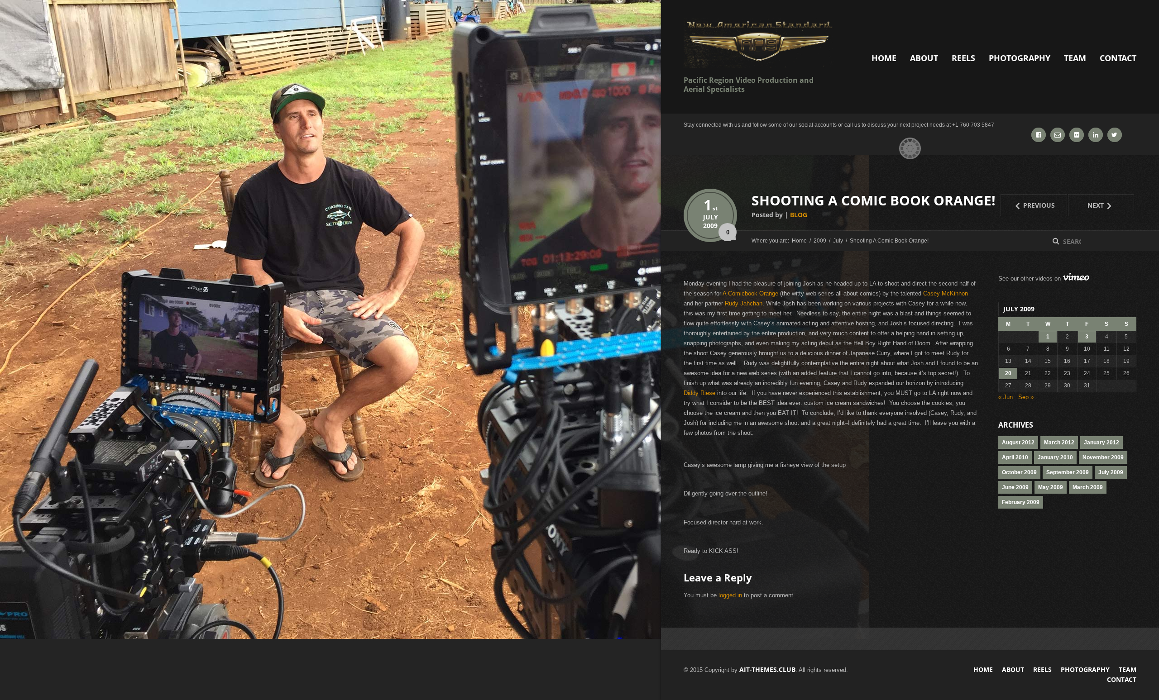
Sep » (1026, 397)
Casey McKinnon (945, 293)
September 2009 (1067, 472)
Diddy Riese (699, 393)
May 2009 (1050, 487)
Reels (963, 57)
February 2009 (1020, 502)
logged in (730, 595)
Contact (1118, 57)
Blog (798, 214)
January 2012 (1101, 442)
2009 (710, 225)
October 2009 (1019, 472)
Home (884, 57)
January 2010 (1055, 457)
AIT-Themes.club (767, 669)
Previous (1028, 205)
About (924, 57)
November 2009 (1103, 457)
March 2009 (1088, 487)
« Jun (1005, 397)
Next (1087, 205)
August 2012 (1018, 442)
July (710, 217)
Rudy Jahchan (743, 303)
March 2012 (1059, 442)
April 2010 (1015, 457)
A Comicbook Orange (750, 293)
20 (1008, 373)
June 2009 (1015, 487)
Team (1075, 57)
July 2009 (1110, 472)
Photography (1019, 57)
